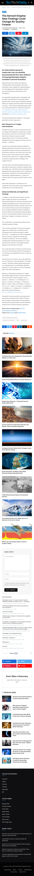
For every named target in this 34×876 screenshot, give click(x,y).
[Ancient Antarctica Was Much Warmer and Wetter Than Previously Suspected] (17, 414)
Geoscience (24, 320)
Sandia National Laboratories (22, 112)
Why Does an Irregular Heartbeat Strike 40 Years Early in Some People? (21, 707)
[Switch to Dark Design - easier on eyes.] (29, 2)
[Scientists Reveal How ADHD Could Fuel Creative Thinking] (6, 716)
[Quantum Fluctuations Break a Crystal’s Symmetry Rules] (6, 699)
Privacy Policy (13, 872)
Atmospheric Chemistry (9, 320)
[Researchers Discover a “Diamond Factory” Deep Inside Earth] (17, 390)
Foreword (4, 646)
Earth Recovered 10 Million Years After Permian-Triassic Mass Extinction (14, 472)
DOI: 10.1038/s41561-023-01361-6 (12, 292)
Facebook (4, 779)
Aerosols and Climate (7, 611)
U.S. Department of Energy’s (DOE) (12, 110)
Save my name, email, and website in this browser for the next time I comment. (16, 584)
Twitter (4, 781)
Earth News (5, 809)
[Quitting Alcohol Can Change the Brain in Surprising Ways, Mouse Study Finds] (6, 752)
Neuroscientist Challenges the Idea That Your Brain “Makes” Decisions (22, 742)
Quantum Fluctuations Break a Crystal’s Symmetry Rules (22, 697)
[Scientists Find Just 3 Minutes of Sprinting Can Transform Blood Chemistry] (6, 725)
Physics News (5, 814)
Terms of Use (22, 872)
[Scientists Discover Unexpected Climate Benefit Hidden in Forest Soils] (17, 345)
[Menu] (3, 2)
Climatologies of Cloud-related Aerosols (11, 633)
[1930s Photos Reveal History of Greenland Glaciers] (17, 484)
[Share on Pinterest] (18, 33)
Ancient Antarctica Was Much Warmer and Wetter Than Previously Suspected (15, 425)
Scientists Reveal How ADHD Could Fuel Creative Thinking (22, 715)
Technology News (7, 822)
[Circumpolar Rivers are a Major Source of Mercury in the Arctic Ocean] (17, 508)
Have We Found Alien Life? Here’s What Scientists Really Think (22, 733)
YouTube (4, 784)
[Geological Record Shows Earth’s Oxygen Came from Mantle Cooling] (17, 437)
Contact (20, 869)
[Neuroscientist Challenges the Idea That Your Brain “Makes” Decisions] (6, 743)
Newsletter (5, 789)
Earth (4, 11)
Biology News (5, 803)
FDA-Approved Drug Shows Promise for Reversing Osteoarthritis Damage (21, 760)
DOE (18, 320)
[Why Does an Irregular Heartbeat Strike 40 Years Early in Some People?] (6, 707)
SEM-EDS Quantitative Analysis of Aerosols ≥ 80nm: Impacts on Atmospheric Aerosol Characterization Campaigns (17, 628)
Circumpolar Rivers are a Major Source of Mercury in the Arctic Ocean (15, 519)
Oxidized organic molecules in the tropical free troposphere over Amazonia (16, 616)
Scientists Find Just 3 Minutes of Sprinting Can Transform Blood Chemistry (22, 724)
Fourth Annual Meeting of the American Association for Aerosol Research (15, 606)
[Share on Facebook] (5, 33)
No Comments (6, 29)
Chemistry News (6, 806)
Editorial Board (27, 869)
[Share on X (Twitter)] (12, 33)
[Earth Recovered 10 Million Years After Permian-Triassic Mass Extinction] (17, 461)
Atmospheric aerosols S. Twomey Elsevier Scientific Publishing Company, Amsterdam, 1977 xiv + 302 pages (15, 600)
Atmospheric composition (8, 637)
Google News (21, 312)
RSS (3, 792)
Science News (6, 817)
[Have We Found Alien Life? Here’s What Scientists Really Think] (6, 734)
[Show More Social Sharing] (30, 33)
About (14, 869)
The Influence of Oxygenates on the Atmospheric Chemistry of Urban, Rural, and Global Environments (16, 622)
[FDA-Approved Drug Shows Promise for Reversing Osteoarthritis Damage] (6, 760)
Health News (5, 811)
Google (12, 312)
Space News (5, 819)
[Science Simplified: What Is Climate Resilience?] (17, 369)
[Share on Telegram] (25, 33)
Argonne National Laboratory (10, 317)
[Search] (31, 2)
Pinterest (4, 787)
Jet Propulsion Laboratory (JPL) (17, 114)
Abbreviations (5, 642)
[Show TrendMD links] (31, 653)
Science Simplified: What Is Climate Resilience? (16, 379)
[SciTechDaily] (16, 2)
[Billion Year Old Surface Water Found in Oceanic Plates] (17, 531)
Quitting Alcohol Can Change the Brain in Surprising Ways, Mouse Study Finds (22, 751)
